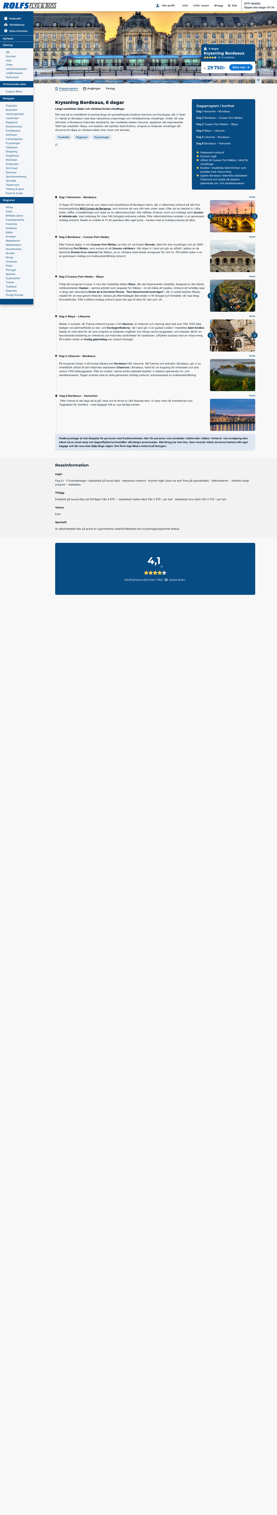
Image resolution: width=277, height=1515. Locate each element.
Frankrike (11, 224)
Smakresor (12, 164)
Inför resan (201, 5)
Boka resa (238, 67)
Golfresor (11, 134)
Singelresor (12, 155)
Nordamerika (13, 249)
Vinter (9, 64)
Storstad (11, 180)
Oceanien (11, 261)
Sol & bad (11, 168)
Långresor (12, 147)
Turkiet (10, 282)
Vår (8, 52)
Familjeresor (13, 130)
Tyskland (11, 286)
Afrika (9, 207)
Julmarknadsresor (16, 68)
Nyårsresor (12, 77)
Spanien (10, 274)
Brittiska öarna (14, 215)
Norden (10, 253)
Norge (9, 257)
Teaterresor (13, 184)
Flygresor (11, 105)
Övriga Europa (14, 294)
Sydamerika (13, 278)
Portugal (11, 269)
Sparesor (11, 172)
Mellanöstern (13, 244)
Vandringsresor (15, 114)
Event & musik (14, 193)
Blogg (218, 5)
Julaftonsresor (14, 73)
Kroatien (11, 236)
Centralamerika (15, 219)
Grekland (11, 228)
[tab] (67, 88)
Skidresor (11, 159)
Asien (9, 211)
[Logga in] (157, 5)
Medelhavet (13, 240)
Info (185, 5)
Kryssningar (13, 143)
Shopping (11, 151)
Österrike (11, 290)
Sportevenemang (16, 176)
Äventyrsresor (14, 126)
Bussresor (12, 109)
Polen (9, 265)
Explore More (14, 91)
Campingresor (14, 139)
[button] (121, 166)
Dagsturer (12, 122)
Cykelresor (12, 118)
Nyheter (8, 38)
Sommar (11, 56)
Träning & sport (15, 189)
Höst (8, 60)
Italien (9, 232)
